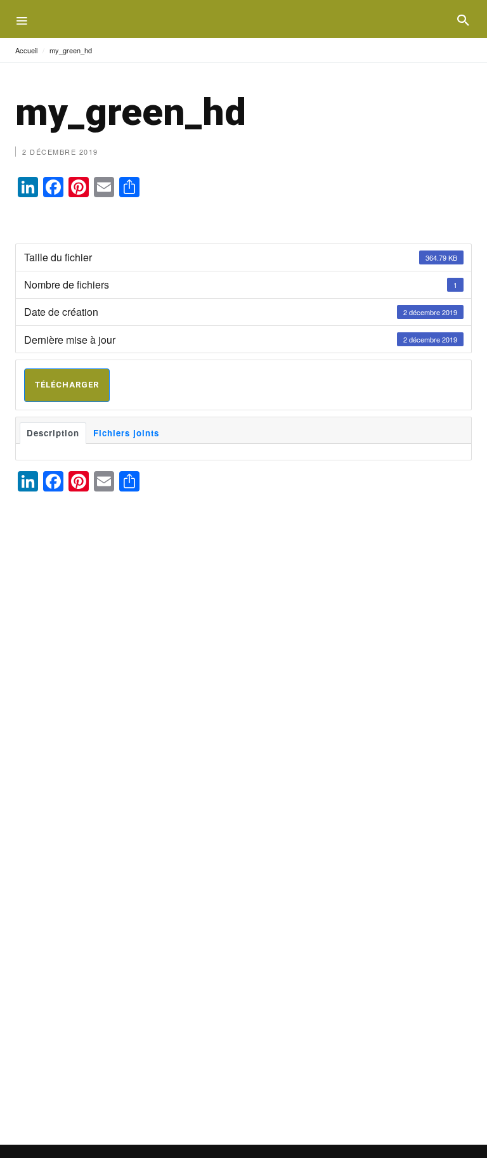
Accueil (26, 50)
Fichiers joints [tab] (126, 433)
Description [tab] (53, 433)
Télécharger (67, 384)
